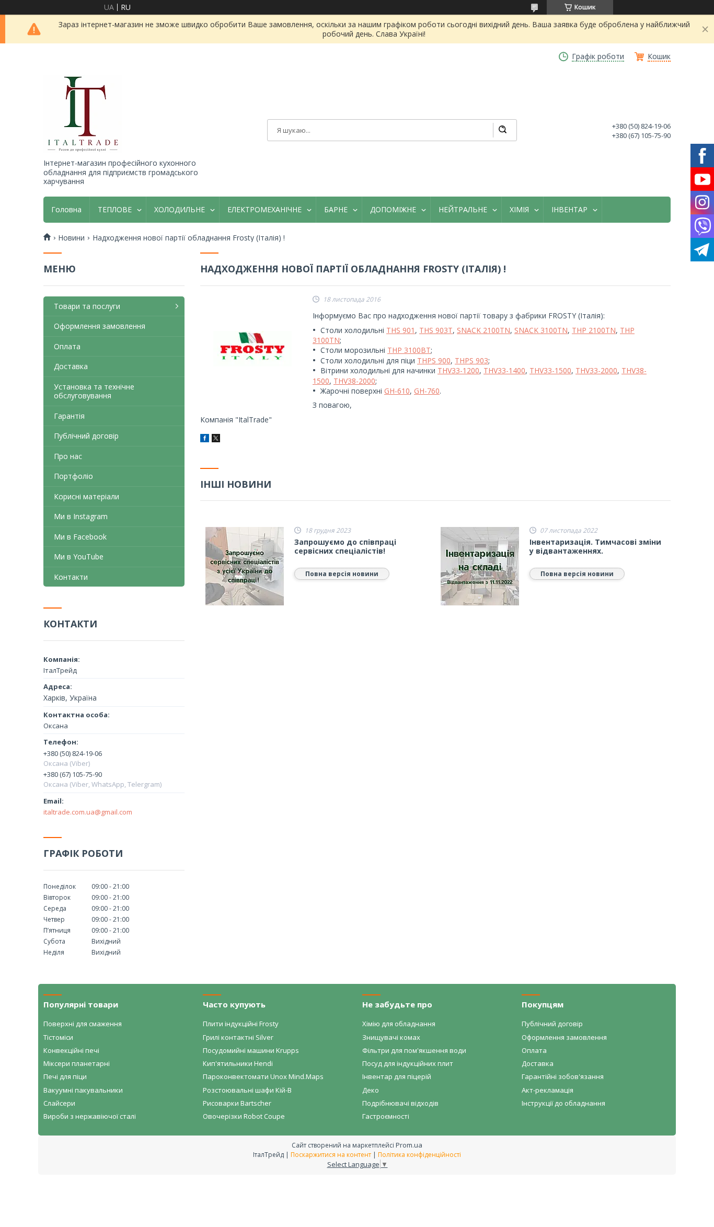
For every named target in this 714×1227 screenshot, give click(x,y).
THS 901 (400, 330)
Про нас (68, 456)
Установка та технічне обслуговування (94, 391)
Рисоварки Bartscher (237, 1103)
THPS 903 (471, 360)
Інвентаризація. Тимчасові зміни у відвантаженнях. (595, 546)
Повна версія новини (341, 573)
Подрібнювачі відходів (400, 1103)
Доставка (71, 366)
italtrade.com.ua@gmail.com (87, 812)
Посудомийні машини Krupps (251, 1050)
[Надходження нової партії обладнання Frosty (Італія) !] (252, 348)
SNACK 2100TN (483, 330)
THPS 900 (434, 360)
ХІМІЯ (519, 209)
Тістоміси (58, 1037)
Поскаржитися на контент (331, 1154)
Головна (66, 209)
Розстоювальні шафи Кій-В (247, 1090)
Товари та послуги (87, 306)
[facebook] (204, 439)
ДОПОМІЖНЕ (393, 209)
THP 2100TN (594, 330)
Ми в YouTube (78, 556)
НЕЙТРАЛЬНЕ (463, 209)
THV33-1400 (504, 370)
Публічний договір (86, 436)
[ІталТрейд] (82, 114)
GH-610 (397, 391)
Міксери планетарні (76, 1063)
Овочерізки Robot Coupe (244, 1116)
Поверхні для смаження (82, 1023)
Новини (71, 238)
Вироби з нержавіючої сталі (89, 1116)
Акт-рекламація (547, 1090)
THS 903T (436, 330)
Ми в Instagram (81, 516)
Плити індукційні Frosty (241, 1023)
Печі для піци (65, 1076)
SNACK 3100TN (541, 330)
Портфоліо (73, 476)
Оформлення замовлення (99, 326)
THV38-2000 (354, 381)
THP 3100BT (409, 350)
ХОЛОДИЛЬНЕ (179, 209)
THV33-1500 (550, 370)
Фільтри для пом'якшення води (414, 1050)
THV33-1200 (458, 370)
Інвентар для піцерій (396, 1076)
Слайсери (59, 1103)
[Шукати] (502, 130)
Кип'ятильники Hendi (238, 1063)
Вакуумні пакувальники (83, 1090)
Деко (370, 1090)
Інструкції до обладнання (563, 1103)
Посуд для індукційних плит (407, 1063)
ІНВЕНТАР (569, 209)
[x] (216, 439)
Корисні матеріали (86, 496)
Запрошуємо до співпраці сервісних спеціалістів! (345, 546)
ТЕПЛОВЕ (115, 209)
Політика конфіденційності (419, 1154)
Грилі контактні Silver (238, 1037)
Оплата (67, 346)
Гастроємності (385, 1116)
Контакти (71, 577)
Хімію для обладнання (398, 1023)
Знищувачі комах (391, 1037)
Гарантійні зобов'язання (563, 1076)
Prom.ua (409, 1145)
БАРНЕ (336, 209)
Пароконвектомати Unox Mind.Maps (263, 1076)
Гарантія (69, 416)
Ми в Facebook (80, 537)
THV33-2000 (596, 370)
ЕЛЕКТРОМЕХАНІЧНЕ (264, 209)
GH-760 (427, 391)
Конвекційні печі (71, 1050)
